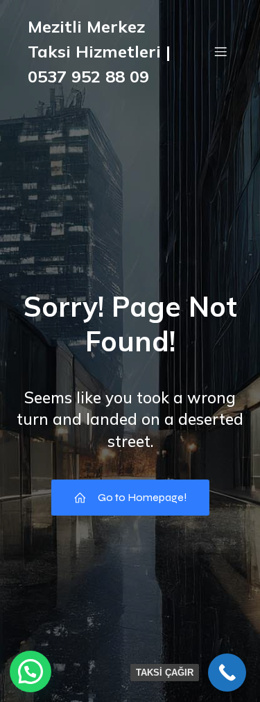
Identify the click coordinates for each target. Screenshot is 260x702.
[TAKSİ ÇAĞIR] (227, 672)
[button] (30, 671)
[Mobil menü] (220, 51)
